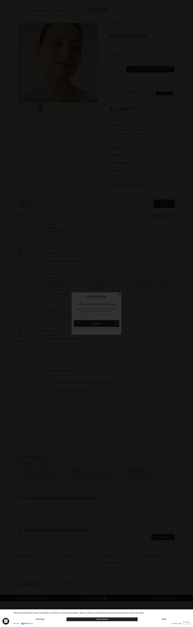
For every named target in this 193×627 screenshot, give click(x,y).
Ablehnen (40, 619)
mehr (164, 619)
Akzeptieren (102, 619)
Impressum (175, 623)
